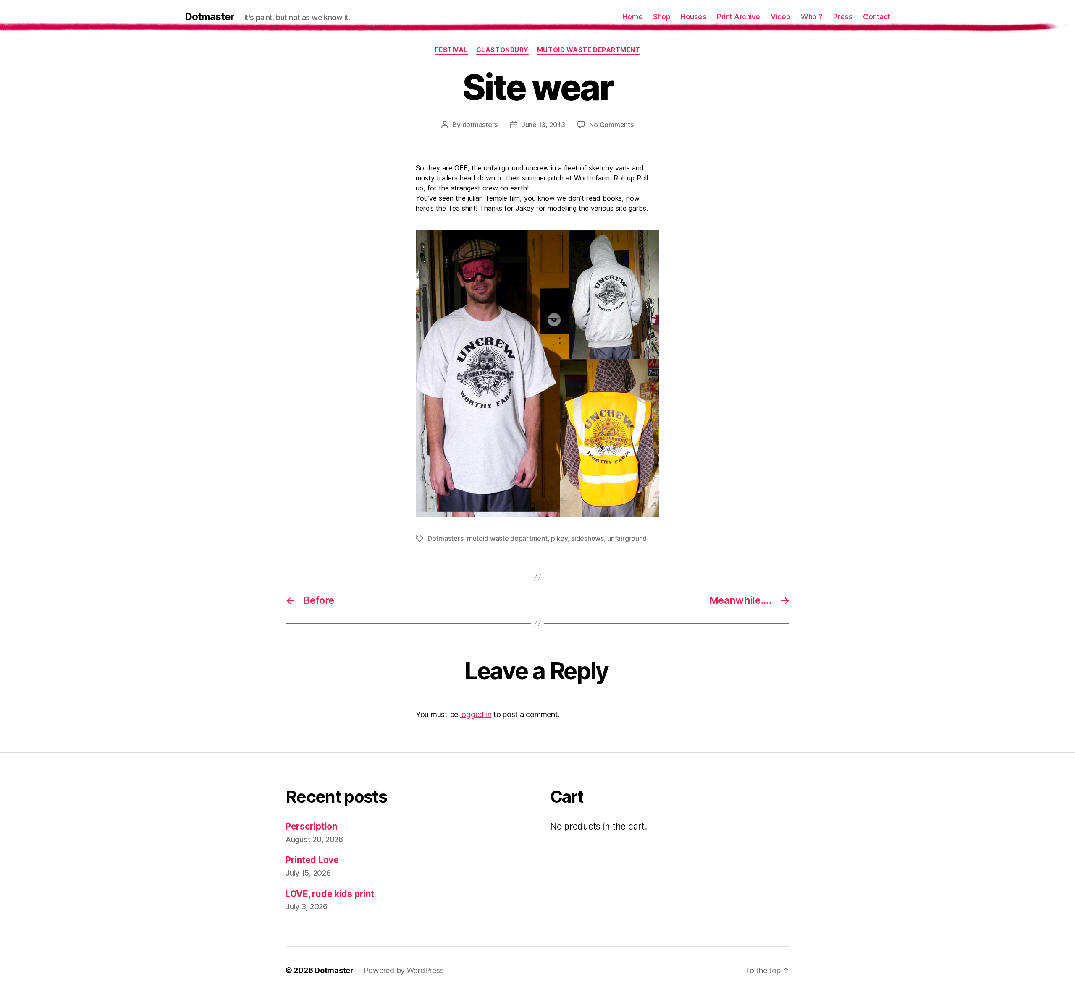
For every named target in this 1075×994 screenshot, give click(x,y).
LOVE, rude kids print (330, 894)
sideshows (587, 538)
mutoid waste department (507, 538)
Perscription (311, 826)
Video (781, 16)
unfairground (627, 538)
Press (843, 16)
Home (632, 16)
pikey (559, 538)
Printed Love (312, 860)
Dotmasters (445, 538)
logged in (476, 714)
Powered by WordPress (404, 970)
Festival (451, 50)
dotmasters (480, 124)
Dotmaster (209, 17)
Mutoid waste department (588, 50)
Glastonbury (502, 50)
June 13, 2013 (543, 124)
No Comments (611, 124)
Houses (693, 16)
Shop (661, 16)
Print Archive (738, 16)
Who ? (812, 16)
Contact (876, 16)
